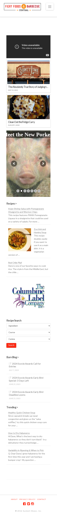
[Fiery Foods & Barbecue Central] (22, 6)
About (14, 499)
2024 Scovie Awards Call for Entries (25, 365)
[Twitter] (28, 503)
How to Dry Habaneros (19, 433)
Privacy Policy (27, 499)
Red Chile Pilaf (15, 262)
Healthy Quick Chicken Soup (21, 412)
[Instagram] (32, 503)
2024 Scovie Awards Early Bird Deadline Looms (26, 393)
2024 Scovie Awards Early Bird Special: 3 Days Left (26, 379)
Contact (41, 499)
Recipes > (11, 203)
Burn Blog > (12, 357)
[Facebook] (24, 503)
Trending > (12, 407)
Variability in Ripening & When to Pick (26, 450)
